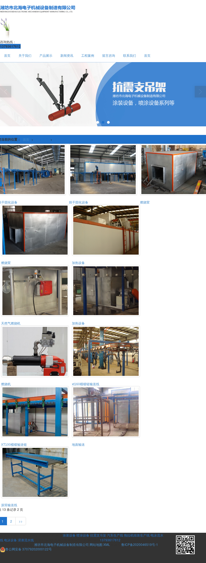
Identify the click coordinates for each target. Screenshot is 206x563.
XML (106, 544)
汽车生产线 (115, 535)
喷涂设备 (82, 535)
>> (21, 521)
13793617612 (110, 540)
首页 (7, 55)
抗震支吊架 (98, 535)
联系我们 (129, 55)
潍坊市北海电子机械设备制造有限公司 (61, 544)
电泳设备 (10, 540)
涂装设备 (69, 535)
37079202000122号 (28, 549)
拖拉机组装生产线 (137, 535)
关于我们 (25, 55)
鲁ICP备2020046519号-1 (139, 544)
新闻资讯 (66, 55)
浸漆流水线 (26, 540)
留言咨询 (108, 55)
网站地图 (96, 544)
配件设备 (60, 139)
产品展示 (45, 55)
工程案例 (87, 55)
